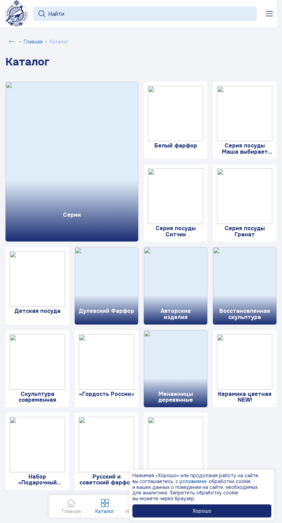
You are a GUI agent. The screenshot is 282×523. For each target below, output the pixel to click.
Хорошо (202, 511)
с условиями (191, 481)
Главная (33, 42)
